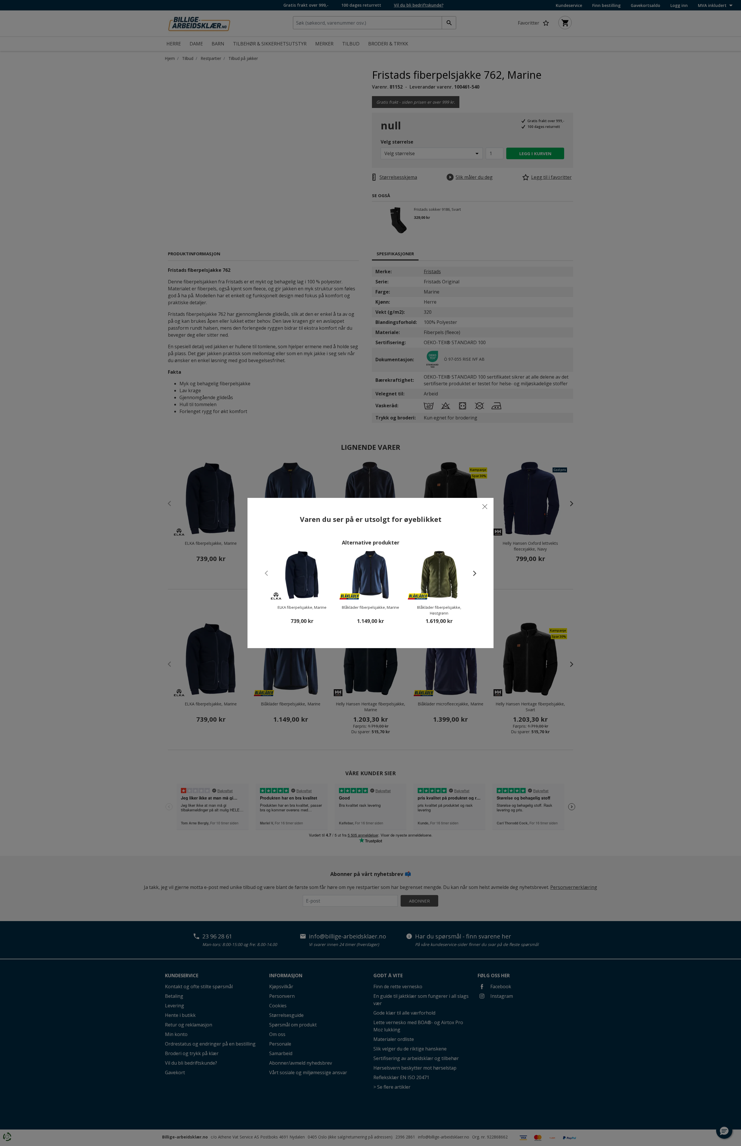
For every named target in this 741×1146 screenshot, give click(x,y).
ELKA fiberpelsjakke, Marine (302, 607)
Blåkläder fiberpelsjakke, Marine (370, 607)
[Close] (485, 506)
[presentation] (472, 573)
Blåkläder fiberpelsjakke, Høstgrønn (439, 610)
